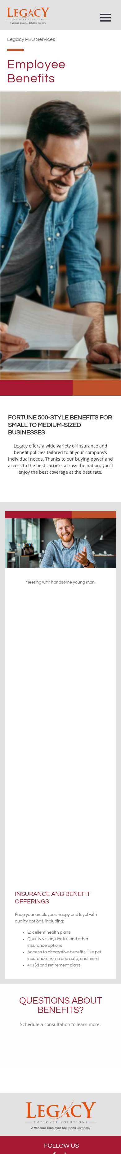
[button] (105, 17)
